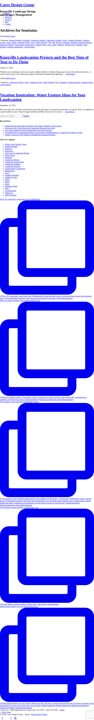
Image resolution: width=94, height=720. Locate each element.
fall (53, 43)
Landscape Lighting (54, 40)
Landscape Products (12, 166)
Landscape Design (38, 40)
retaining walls (81, 45)
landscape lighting (7, 45)
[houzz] (6, 718)
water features (29, 47)
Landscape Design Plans (14, 162)
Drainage (8, 149)
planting (60, 45)
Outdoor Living (36, 82)
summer (3, 47)
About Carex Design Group (15, 144)
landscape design (85, 43)
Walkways (9, 193)
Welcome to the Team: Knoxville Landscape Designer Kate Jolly (30, 128)
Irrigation (26, 40)
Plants (14, 43)
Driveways (9, 151)
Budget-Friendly (15, 40)
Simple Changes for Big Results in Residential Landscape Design (30, 135)
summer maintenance (15, 47)
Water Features (41, 43)
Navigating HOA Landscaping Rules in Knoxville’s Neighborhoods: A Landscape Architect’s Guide (43, 133)
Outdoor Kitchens (75, 40)
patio (49, 45)
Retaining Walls (23, 43)
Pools (7, 184)
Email (62, 710)
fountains (66, 43)
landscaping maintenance (24, 45)
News (65, 40)
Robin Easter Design (39, 714)
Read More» (71, 74)
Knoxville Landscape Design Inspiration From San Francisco (28, 130)
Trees (33, 43)
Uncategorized (10, 191)
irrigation (74, 43)
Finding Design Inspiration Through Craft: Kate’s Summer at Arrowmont (33, 126)
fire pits (59, 43)
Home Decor (10, 155)
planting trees (70, 45)
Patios (8, 43)
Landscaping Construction (15, 169)
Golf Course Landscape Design (17, 153)
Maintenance (10, 171)
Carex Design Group (17, 5)
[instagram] (20, 718)
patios (54, 45)
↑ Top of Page (5, 712)
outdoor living (40, 45)
